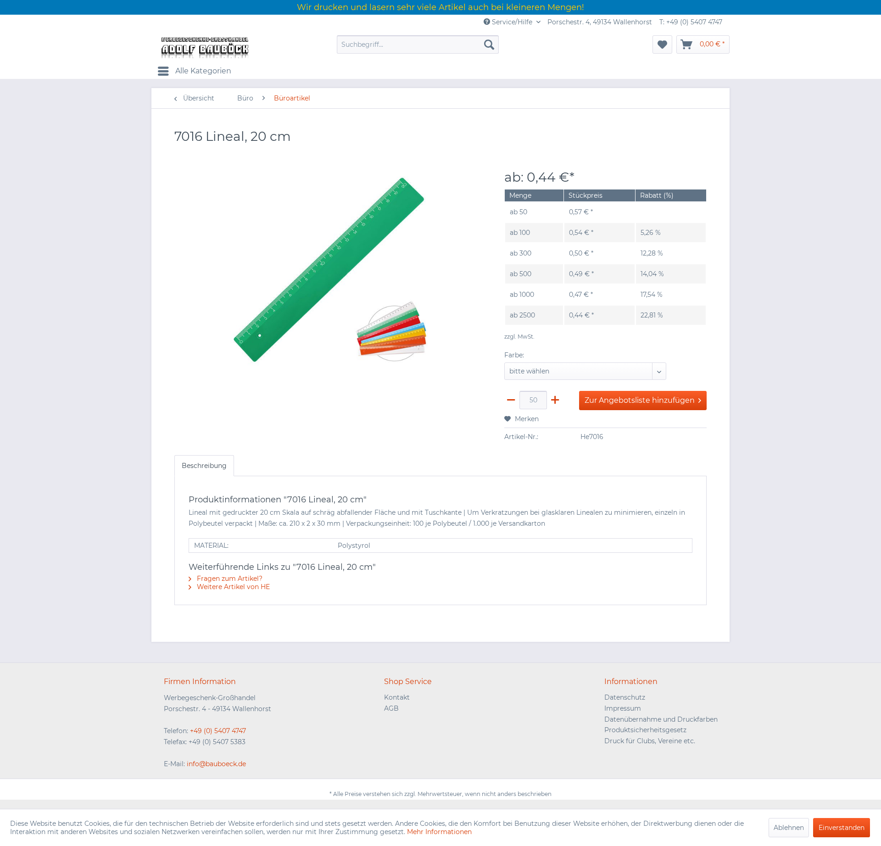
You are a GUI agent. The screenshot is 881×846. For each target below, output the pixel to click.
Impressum (622, 708)
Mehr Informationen (439, 832)
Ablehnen (789, 828)
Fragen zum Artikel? (228, 578)
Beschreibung (204, 466)
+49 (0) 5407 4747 (218, 731)
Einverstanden (841, 828)
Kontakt (397, 697)
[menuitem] (418, 44)
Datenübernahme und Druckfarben (661, 719)
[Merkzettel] (662, 44)
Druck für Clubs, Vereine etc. (649, 741)
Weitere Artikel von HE (232, 587)
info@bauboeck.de (216, 764)
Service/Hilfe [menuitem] (512, 22)
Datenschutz (624, 697)
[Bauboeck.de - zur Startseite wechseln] (204, 46)
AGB (391, 708)
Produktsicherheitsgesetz (645, 730)
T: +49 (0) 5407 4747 (690, 22)
